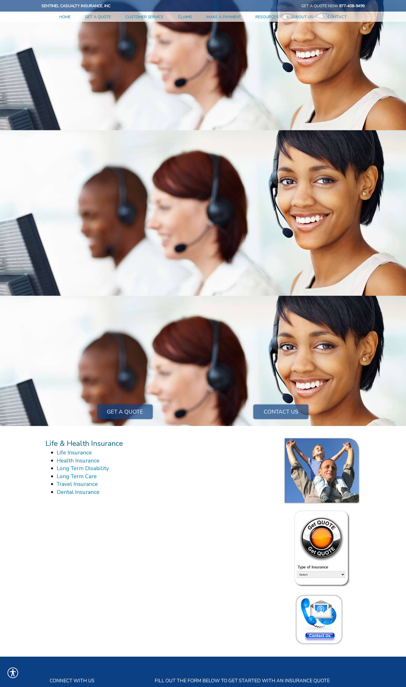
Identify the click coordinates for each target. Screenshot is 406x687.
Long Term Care (77, 476)
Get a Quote (125, 412)
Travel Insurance (77, 484)
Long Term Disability (83, 468)
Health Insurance (78, 460)
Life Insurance (74, 452)
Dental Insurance (78, 492)
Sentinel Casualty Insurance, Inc (75, 6)
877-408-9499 (352, 6)
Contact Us (281, 412)
